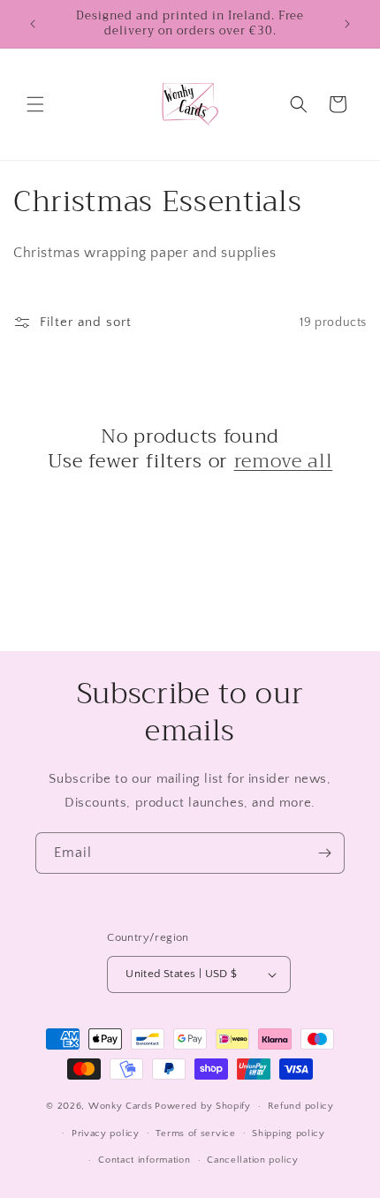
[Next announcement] (347, 23)
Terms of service (195, 1133)
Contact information (144, 1160)
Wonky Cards (120, 1106)
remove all (283, 461)
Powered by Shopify (203, 1106)
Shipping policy (288, 1133)
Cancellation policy (252, 1160)
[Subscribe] (324, 853)
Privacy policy (106, 1133)
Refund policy (301, 1106)
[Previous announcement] (32, 23)
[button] (35, 104)
